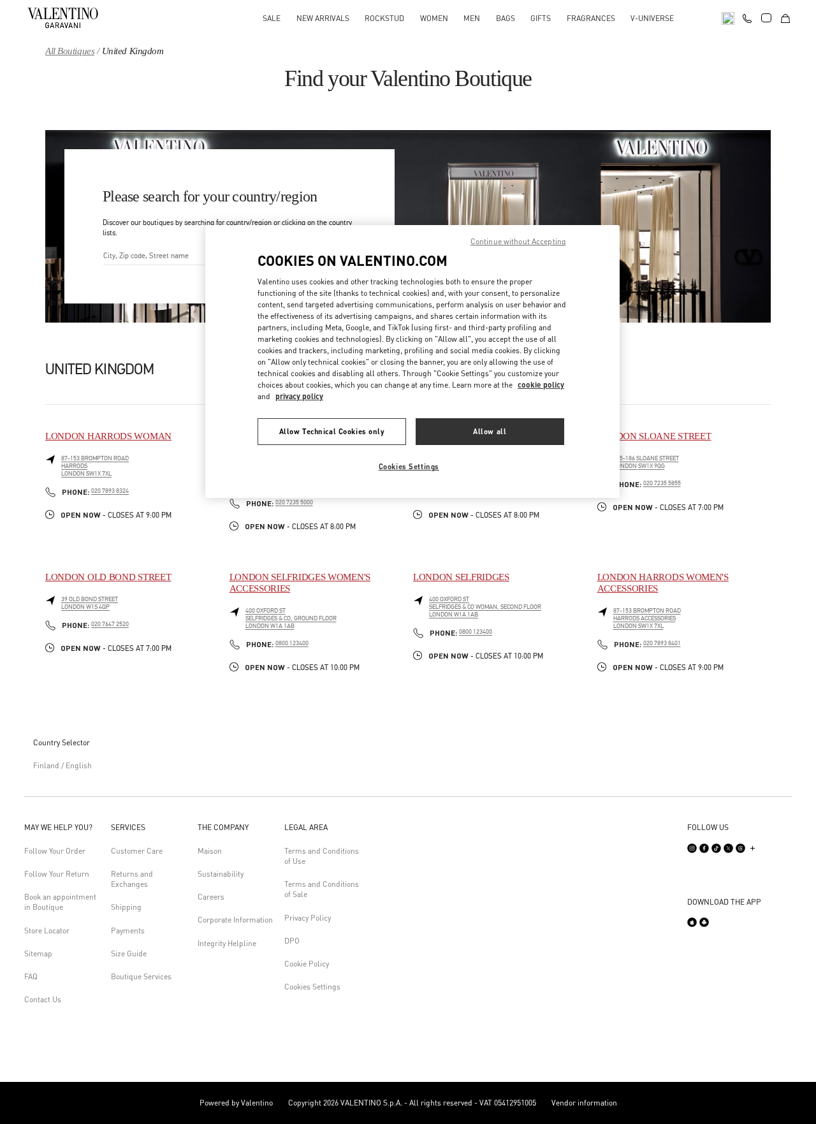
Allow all (489, 431)
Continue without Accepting (518, 241)
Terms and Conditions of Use (321, 856)
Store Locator (46, 930)
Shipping (126, 907)
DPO (292, 940)
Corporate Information (235, 919)
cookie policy (541, 385)
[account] (766, 17)
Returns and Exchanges (132, 879)
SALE (271, 18)
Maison (210, 851)
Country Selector (61, 742)
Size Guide (129, 953)
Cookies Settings (312, 986)
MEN (471, 18)
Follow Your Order (54, 851)
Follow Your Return (56, 874)
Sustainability (221, 874)
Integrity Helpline (227, 943)
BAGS (505, 18)
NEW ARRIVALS (322, 18)
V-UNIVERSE (652, 18)
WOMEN (434, 18)
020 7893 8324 (110, 491)
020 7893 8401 (662, 643)
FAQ (31, 976)
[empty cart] (785, 17)
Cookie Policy (306, 963)
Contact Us (42, 999)
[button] (62, 827)
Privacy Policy (307, 918)
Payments (128, 930)
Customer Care (137, 851)
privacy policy (299, 396)
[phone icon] (747, 16)
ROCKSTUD (384, 18)
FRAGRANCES (591, 18)
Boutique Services (141, 976)
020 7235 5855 (662, 483)
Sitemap (38, 953)
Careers (211, 896)
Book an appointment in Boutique (60, 902)
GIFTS (540, 18)
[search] (728, 17)
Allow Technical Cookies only (332, 431)
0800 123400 (292, 643)
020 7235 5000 (294, 502)
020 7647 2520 (110, 624)
